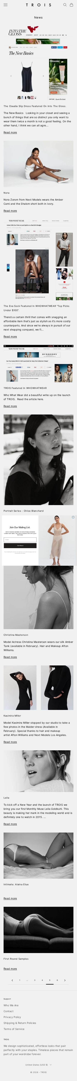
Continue (20, 545)
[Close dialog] (73, 517)
